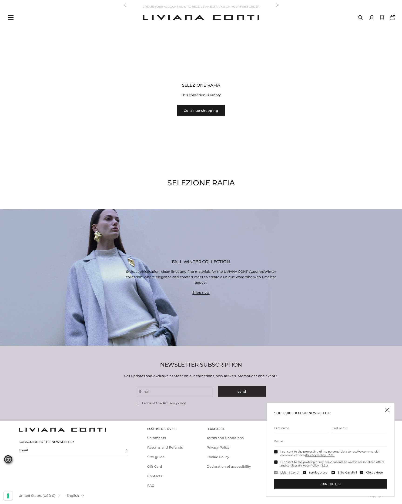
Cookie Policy (218, 457)
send (242, 391)
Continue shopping (201, 111)
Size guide (156, 457)
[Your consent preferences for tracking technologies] (8, 495)
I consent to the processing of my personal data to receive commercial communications (329, 453)
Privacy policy (174, 403)
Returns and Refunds (165, 447)
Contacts (154, 476)
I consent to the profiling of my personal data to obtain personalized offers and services (332, 463)
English (73, 496)
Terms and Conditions (225, 438)
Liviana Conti (289, 472)
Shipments (156, 438)
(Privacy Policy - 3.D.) (313, 465)
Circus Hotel (374, 472)
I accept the (164, 403)
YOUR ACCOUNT (166, 5)
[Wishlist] (382, 17)
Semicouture (318, 472)
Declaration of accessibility (229, 466)
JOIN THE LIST (330, 484)
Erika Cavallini (347, 472)
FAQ (150, 486)
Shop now (201, 292)
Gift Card (154, 466)
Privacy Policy (218, 447)
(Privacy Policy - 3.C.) (320, 455)
